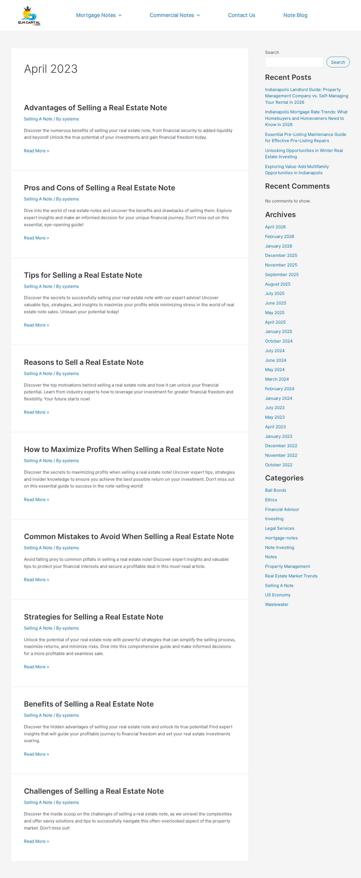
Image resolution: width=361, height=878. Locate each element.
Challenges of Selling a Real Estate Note (94, 791)
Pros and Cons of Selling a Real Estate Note (99, 187)
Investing (274, 518)
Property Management (287, 566)
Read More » (36, 150)
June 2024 (276, 360)
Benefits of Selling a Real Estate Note (89, 704)
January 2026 (278, 246)
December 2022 (281, 445)
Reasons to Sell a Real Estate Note (84, 362)
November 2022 (281, 455)
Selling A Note (38, 119)
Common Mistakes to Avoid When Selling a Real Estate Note (129, 536)
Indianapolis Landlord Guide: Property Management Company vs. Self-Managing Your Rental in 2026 (306, 96)
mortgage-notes (281, 538)
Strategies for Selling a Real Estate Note (93, 616)
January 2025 (278, 331)
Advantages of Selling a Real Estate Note (95, 107)
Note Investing (279, 547)
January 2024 (278, 398)
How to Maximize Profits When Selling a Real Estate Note (124, 449)
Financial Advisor (282, 509)
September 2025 (282, 274)
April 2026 (275, 227)
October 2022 (278, 464)
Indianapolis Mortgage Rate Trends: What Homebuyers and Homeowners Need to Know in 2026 (306, 118)
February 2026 (279, 236)
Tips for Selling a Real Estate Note (83, 275)
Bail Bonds (275, 490)
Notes (271, 556)
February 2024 (279, 388)
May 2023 (275, 417)
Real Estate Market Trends (291, 576)
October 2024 (279, 341)
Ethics (271, 499)
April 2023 (275, 426)
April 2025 (275, 322)
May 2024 (275, 369)
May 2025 (275, 312)
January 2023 (278, 436)
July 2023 (275, 407)
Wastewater (277, 604)
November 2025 (281, 265)
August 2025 (277, 284)
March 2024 (277, 379)
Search (272, 52)
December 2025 (281, 255)
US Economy (277, 594)
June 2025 (275, 303)
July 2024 (275, 350)
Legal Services (279, 528)
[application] (119, 15)
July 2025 (275, 293)
